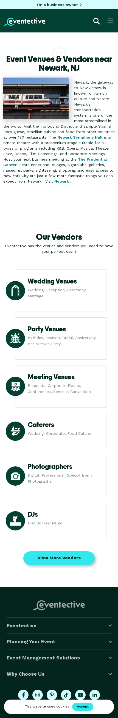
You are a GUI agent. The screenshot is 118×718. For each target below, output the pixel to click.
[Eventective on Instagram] (37, 695)
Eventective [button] (21, 625)
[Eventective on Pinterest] (52, 695)
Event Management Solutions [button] (43, 658)
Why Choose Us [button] (25, 674)
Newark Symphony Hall (80, 137)
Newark (61, 181)
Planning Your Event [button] (31, 641)
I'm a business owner (57, 4)
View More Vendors (59, 557)
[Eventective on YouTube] (80, 695)
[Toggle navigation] (110, 20)
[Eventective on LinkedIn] (94, 695)
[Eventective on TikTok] (66, 695)
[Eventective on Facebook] (23, 695)
